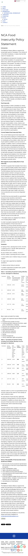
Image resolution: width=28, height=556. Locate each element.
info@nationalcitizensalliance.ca (9, 516)
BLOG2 (5, 19)
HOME (4, 7)
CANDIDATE (5, 15)
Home (2, 25)
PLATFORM (5, 10)
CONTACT (5, 22)
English (18, 1)
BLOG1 (4, 18)
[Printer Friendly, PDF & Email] (3, 518)
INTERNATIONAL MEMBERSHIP (12, 13)
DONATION (5, 16)
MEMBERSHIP (6, 11)
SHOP (3, 21)
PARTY (4, 8)
